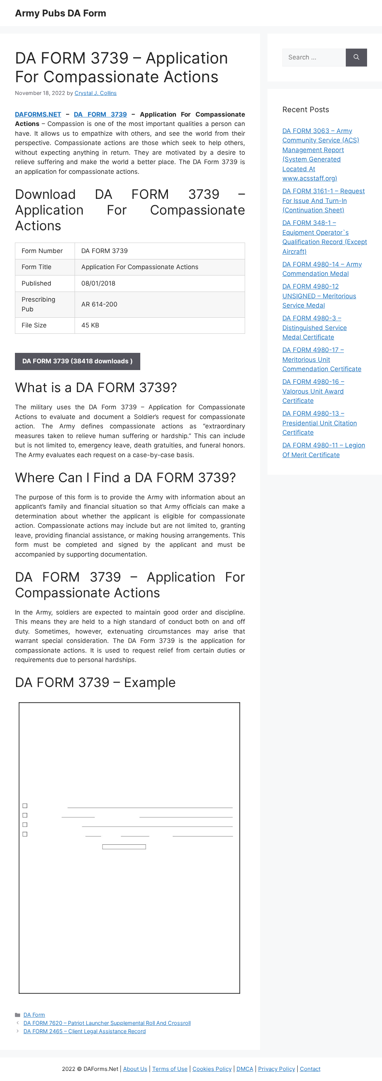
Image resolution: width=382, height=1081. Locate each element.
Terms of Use (170, 1068)
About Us (135, 1068)
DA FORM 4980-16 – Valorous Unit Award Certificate (313, 391)
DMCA (245, 1068)
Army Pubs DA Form (60, 13)
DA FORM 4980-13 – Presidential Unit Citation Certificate (319, 423)
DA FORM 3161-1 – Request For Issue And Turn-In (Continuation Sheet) (323, 200)
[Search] (356, 58)
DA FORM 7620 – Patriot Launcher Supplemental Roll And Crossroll (107, 1023)
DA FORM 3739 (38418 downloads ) (77, 361)
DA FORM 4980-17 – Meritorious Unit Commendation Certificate (321, 359)
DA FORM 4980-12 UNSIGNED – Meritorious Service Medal (319, 296)
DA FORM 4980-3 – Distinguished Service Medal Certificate (314, 327)
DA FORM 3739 (100, 114)
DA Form (34, 1014)
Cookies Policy (212, 1068)
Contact (310, 1068)
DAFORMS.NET (38, 114)
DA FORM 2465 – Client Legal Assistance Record (85, 1031)
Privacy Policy (276, 1068)
